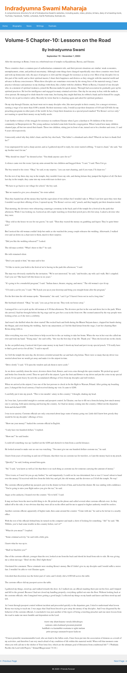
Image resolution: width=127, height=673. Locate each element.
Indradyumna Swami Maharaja (46, 8)
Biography (17, 26)
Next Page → (120, 661)
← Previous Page (8, 661)
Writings (40, 26)
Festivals (52, 26)
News (29, 26)
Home (5, 26)
